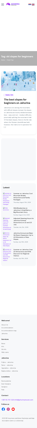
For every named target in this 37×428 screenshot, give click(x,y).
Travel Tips (10, 60)
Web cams (5, 352)
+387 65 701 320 (7, 400)
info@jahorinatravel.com (23, 400)
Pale (2, 390)
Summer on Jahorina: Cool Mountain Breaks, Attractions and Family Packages (23, 197)
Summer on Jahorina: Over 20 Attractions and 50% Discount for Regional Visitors (23, 253)
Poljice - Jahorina (7, 362)
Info (2, 346)
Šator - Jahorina (7, 365)
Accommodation (7, 328)
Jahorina (4, 334)
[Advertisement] (18, 29)
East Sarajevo (6, 384)
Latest (6, 187)
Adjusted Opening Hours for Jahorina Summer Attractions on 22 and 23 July (23, 221)
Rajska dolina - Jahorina (9, 371)
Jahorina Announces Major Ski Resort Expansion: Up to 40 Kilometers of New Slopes (23, 236)
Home (3, 60)
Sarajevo (4, 387)
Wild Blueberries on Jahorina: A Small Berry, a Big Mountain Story (22, 210)
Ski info (3, 349)
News (3, 344)
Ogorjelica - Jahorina (8, 368)
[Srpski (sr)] (29, 4)
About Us (4, 325)
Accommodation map (9, 331)
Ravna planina (6, 381)
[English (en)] (33, 4)
